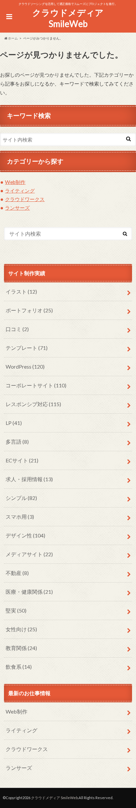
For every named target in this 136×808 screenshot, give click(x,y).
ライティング (20, 191)
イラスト (21, 291)
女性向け (21, 629)
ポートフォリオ (29, 310)
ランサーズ (17, 208)
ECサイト (22, 460)
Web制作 (15, 182)
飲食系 (19, 667)
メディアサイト (29, 554)
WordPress (25, 366)
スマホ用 (20, 516)
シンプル (21, 498)
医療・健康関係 (29, 591)
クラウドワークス (25, 199)
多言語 (17, 441)
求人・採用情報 (29, 479)
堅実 (16, 610)
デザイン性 (25, 535)
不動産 (17, 573)
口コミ (17, 329)
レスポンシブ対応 (33, 404)
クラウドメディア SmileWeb (68, 18)
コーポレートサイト (36, 385)
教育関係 (21, 648)
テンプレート (27, 348)
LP (14, 423)
